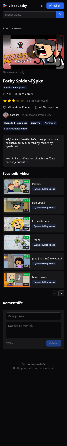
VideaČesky (18, 6)
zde (28, 162)
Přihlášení (55, 5)
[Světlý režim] (42, 5)
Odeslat (53, 343)
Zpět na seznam (13, 28)
